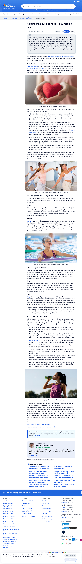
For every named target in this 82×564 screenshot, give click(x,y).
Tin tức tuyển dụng (47, 518)
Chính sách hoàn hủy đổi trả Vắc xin (10, 534)
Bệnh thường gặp (46, 511)
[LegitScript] (69, 532)
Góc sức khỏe (13, 18)
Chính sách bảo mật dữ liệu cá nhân (11, 529)
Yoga (28, 297)
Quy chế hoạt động (8, 508)
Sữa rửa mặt (54, 10)
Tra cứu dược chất (47, 506)
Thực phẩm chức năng (28, 500)
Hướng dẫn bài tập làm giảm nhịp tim (38, 424)
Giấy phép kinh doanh (8, 506)
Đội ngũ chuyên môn (47, 516)
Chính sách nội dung (8, 513)
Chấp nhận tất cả (70, 555)
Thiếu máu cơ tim (32, 66)
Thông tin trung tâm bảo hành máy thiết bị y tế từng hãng (10, 538)
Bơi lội (29, 221)
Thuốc (24, 506)
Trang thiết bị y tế (27, 511)
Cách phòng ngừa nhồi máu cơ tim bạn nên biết (41, 427)
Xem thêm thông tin (34, 455)
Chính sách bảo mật (8, 521)
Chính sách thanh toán (8, 524)
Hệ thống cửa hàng (8, 503)
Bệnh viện (44, 513)
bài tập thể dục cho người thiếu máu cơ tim (61, 56)
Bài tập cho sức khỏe (48, 459)
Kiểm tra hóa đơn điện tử (9, 526)
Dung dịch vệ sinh (70, 10)
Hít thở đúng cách (34, 340)
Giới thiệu (5, 500)
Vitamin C (79, 10)
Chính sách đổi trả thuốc (9, 516)
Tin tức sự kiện (46, 521)
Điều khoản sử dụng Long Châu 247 (9, 546)
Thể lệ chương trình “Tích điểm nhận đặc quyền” (9, 542)
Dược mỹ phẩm (26, 503)
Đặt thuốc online (26, 513)
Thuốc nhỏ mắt (46, 10)
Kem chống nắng (36, 10)
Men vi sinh (62, 10)
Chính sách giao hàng (8, 518)
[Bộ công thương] (65, 524)
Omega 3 (22, 10)
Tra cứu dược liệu (46, 508)
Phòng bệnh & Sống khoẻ (26, 18)
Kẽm (27, 10)
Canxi (16, 10)
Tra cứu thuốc (45, 503)
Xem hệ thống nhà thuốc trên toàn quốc (24, 493)
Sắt (30, 10)
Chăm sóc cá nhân (27, 508)
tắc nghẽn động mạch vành (35, 68)
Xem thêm (37, 435)
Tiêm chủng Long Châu (28, 516)
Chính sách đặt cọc (8, 511)
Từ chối (70, 559)
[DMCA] (69, 528)
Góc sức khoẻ (45, 500)
